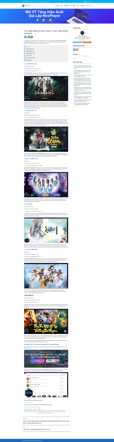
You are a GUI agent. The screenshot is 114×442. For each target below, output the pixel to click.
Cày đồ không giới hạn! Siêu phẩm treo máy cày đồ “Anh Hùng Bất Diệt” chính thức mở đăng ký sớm (82, 72)
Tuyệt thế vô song (49, 413)
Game (78, 5)
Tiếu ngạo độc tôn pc (54, 411)
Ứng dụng (83, 5)
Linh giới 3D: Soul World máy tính (48, 410)
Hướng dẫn (72, 5)
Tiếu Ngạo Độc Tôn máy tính (44, 411)
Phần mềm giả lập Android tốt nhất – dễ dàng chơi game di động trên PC (35, 1)
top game (60, 411)
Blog (62, 5)
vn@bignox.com (89, 1)
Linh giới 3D (39, 410)
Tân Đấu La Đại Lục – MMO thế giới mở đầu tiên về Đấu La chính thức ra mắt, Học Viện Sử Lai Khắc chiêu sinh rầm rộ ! (83, 89)
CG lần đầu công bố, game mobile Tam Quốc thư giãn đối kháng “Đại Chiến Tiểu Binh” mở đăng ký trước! (82, 84)
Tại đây (39, 70)
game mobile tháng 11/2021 (31, 410)
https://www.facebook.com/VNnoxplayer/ (32, 407)
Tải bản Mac (87, 42)
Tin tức (87, 5)
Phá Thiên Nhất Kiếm (35, 411)
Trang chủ (57, 5)
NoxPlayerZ (66, 5)
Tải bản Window (77, 42)
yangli (36, 409)
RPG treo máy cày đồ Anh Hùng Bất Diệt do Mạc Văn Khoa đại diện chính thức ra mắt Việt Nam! (83, 67)
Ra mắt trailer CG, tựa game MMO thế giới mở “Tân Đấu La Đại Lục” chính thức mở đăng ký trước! (82, 93)
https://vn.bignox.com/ (28, 402)
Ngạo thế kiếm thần (58, 410)
